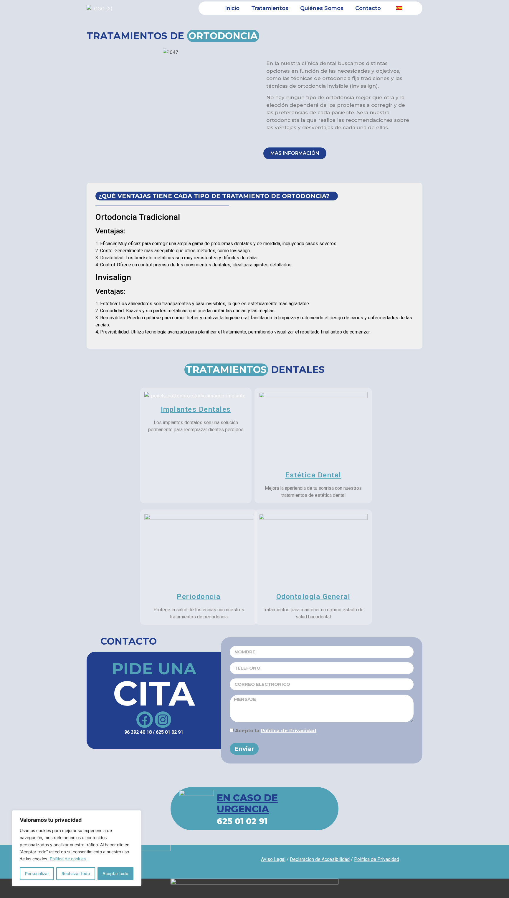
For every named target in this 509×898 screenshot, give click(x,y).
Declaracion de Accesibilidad (320, 859)
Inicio (232, 8)
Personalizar (37, 873)
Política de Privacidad (288, 730)
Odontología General (313, 596)
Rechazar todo (76, 873)
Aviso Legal (273, 859)
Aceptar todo (115, 873)
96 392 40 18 (138, 732)
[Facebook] (144, 719)
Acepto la (275, 730)
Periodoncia (199, 596)
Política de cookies (68, 858)
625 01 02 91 (169, 732)
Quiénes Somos (321, 8)
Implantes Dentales (196, 409)
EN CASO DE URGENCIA (247, 803)
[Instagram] (163, 719)
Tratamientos (269, 8)
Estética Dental (313, 475)
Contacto (368, 8)
